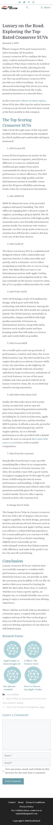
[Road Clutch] (9, 8)
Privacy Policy (26, 806)
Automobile (12, 694)
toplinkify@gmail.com (26, 813)
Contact (11, 802)
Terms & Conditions (35, 802)
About (20, 802)
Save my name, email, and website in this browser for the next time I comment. (27, 771)
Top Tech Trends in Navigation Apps (25, 707)
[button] (27, 8)
